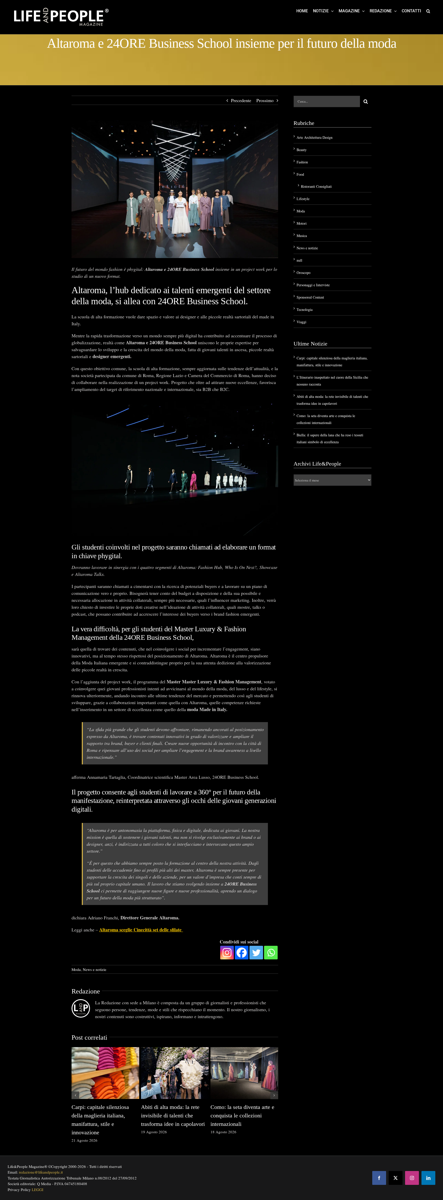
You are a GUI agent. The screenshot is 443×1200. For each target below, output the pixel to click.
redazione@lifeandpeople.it (41, 1172)
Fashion (302, 162)
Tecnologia (305, 309)
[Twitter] (256, 952)
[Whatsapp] (271, 952)
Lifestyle (303, 198)
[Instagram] (227, 952)
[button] (428, 11)
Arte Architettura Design (315, 137)
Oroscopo (303, 272)
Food (300, 174)
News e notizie (94, 969)
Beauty (302, 149)
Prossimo (265, 100)
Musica (302, 235)
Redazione (86, 991)
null (299, 260)
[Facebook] (241, 952)
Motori (302, 223)
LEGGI (37, 1189)
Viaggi (301, 321)
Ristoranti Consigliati (316, 186)
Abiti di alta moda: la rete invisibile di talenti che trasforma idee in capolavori (173, 1115)
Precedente (241, 100)
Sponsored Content (310, 297)
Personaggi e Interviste (313, 284)
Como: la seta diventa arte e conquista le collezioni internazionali (242, 1115)
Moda (76, 969)
